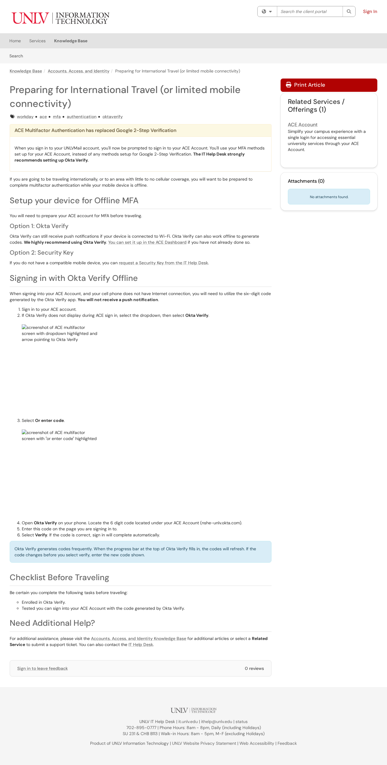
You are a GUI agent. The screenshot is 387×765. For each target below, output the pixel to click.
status (242, 721)
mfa (57, 116)
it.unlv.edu (188, 721)
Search (18, 56)
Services (37, 40)
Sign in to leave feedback (42, 668)
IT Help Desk (140, 644)
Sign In (370, 11)
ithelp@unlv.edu (216, 721)
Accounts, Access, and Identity (78, 71)
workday (25, 116)
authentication (81, 116)
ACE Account (302, 124)
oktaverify (112, 116)
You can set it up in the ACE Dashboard (147, 242)
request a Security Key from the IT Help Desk (163, 262)
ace (43, 116)
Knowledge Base (70, 40)
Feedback (287, 743)
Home (15, 40)
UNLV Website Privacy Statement (204, 743)
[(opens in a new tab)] (60, 18)
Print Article (309, 84)
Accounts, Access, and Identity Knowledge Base (138, 638)
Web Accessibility (256, 743)
